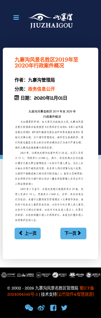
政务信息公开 (41, 89)
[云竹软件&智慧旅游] (75, 294)
